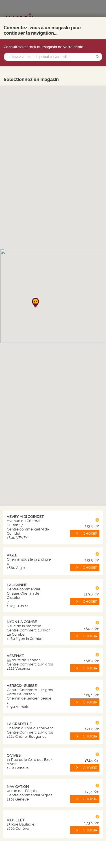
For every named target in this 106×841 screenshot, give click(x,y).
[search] (53, 57)
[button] (98, 57)
